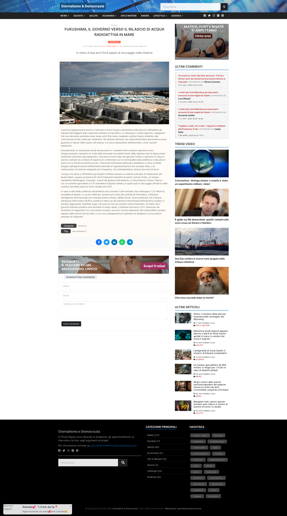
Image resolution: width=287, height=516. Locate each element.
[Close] (70, 506)
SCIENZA (176, 15)
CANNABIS (198, 442)
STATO (214, 490)
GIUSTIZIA (198, 460)
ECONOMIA (108, 15)
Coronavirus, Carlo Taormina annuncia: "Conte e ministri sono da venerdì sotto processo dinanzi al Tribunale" (201, 78)
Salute (150, 447)
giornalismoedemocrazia (189, 508)
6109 (144, 46)
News (150, 435)
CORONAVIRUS (217, 442)
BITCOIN (218, 436)
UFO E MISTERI (128, 15)
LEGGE (209, 466)
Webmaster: (171, 508)
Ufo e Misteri (154, 458)
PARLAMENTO (216, 478)
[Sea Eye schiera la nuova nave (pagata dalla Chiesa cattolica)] (202, 241)
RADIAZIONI (217, 484)
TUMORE (197, 496)
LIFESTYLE (159, 15)
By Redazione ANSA (129, 46)
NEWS (64, 15)
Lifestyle (152, 470)
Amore (151, 464)
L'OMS (196, 466)
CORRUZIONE (199, 448)
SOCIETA (78, 15)
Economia (153, 453)
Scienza (151, 476)
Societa (151, 441)
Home (114, 25)
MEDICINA (211, 472)
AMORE (145, 15)
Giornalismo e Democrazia (79, 431)
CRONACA (114, 42)
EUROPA (218, 454)
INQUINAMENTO (79, 231)
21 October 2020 (90, 46)
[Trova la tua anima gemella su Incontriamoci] (202, 42)
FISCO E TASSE (200, 436)
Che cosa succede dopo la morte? (194, 297)
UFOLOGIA (213, 496)
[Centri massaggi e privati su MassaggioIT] (114, 265)
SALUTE (93, 15)
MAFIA (196, 472)
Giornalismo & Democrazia (82, 6)
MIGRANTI (198, 478)
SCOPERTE (198, 490)
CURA (215, 448)
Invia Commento (71, 323)
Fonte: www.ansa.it (109, 46)
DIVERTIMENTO (200, 454)
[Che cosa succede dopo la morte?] (202, 280)
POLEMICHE (198, 484)
